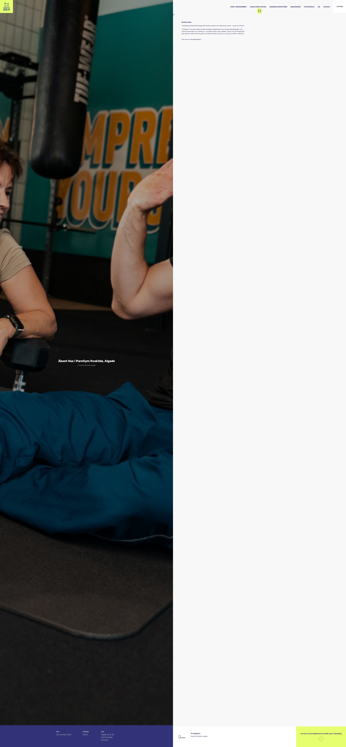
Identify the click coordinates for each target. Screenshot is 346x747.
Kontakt (326, 7)
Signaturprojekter (258, 7)
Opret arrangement (238, 7)
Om (319, 7)
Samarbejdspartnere (278, 7)
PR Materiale (309, 7)
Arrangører (295, 7)
